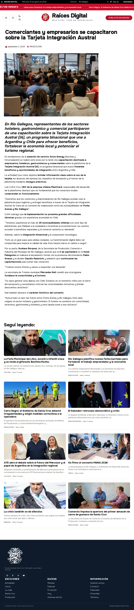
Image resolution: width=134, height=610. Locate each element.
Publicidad (94, 590)
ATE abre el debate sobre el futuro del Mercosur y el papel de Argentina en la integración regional (34, 464)
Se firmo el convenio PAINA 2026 (88, 462)
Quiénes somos (97, 583)
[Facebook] (12, 575)
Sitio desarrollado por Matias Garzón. (119, 606)
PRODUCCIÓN (36, 46)
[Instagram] (7, 575)
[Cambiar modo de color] (19, 17)
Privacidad (94, 593)
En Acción (52, 590)
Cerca (7, 586)
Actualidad (9, 583)
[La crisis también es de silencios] (35, 495)
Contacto (94, 586)
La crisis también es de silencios (23, 511)
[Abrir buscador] (12, 17)
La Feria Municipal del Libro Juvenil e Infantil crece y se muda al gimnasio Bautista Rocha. (34, 360)
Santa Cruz (10, 593)
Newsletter (128, 2)
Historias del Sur (55, 597)
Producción (10, 597)
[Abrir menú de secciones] (6, 17)
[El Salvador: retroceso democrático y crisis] (99, 395)
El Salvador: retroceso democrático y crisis (93, 410)
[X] (18, 575)
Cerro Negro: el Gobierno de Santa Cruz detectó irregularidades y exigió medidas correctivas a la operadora (33, 413)
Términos (94, 597)
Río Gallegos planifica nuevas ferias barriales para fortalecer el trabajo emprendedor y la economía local (98, 361)
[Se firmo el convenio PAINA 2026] (99, 446)
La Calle (8, 590)
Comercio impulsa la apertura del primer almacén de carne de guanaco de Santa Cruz (99, 513)
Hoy (49, 593)
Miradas (51, 583)
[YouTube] (23, 575)
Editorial (51, 586)
